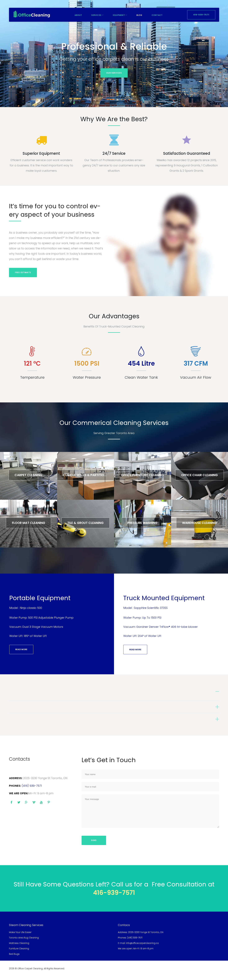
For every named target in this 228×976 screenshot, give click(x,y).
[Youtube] (41, 802)
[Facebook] (11, 802)
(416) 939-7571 (32, 786)
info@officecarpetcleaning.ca (142, 943)
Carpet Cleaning (28, 475)
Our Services (114, 73)
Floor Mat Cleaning (28, 523)
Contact (157, 15)
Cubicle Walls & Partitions (85, 475)
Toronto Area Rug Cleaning (24, 937)
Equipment (119, 15)
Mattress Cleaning (19, 943)
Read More (21, 649)
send (94, 840)
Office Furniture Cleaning (142, 475)
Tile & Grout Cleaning (85, 523)
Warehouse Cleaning (199, 523)
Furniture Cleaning (19, 948)
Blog (139, 15)
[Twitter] (18, 802)
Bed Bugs (14, 954)
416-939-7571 (201, 14)
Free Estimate (23, 272)
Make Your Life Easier (20, 932)
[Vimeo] (33, 802)
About (78, 15)
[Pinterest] (48, 802)
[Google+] (26, 802)
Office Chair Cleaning (199, 475)
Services (96, 15)
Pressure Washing (142, 523)
